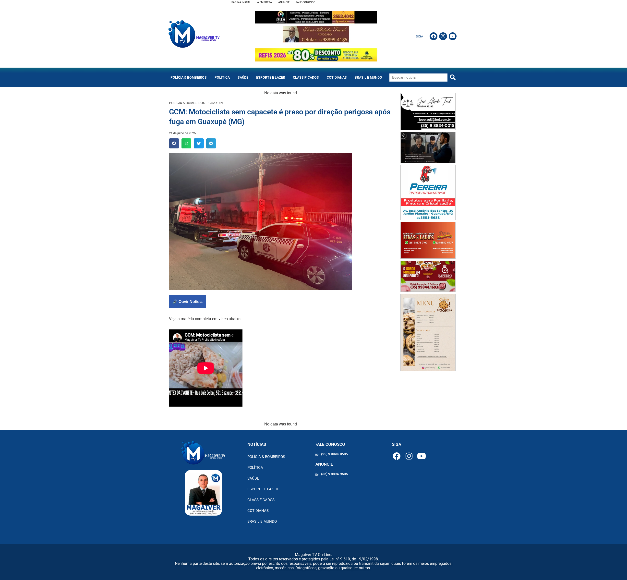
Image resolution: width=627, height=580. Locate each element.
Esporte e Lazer (270, 77)
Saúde (243, 77)
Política (222, 77)
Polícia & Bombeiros (188, 77)
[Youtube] (453, 36)
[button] (174, 143)
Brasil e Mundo (368, 77)
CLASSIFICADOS (306, 77)
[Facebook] (433, 36)
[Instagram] (443, 36)
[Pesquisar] (452, 77)
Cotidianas (337, 77)
